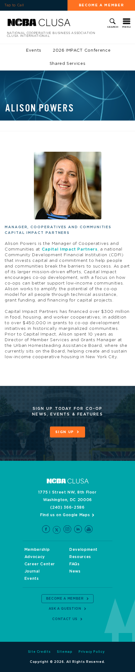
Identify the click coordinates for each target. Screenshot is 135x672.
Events (33, 50)
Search (112, 27)
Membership (37, 549)
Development (83, 549)
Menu (126, 27)
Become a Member (101, 5)
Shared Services (68, 64)
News (75, 571)
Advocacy (34, 557)
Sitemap (65, 651)
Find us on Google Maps (65, 515)
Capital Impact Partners (70, 249)
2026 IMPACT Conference (82, 50)
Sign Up (64, 432)
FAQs (74, 564)
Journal (32, 571)
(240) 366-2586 (67, 507)
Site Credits (39, 651)
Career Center (39, 564)
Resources (80, 557)
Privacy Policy (91, 651)
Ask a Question (65, 608)
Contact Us (65, 619)
